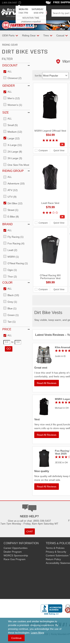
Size (5, 112)
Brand (7, 224)
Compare (43, 150)
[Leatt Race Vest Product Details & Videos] (50, 217)
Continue (16, 638)
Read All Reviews (46, 383)
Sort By (38, 75)
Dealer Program (13, 551)
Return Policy (53, 559)
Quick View (58, 150)
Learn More (37, 632)
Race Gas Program (14, 559)
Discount (10, 65)
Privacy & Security (56, 551)
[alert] (31, 15)
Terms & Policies (55, 548)
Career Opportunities (15, 548)
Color (7, 282)
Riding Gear (10, 44)
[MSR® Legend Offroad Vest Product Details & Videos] (50, 144)
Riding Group (13, 170)
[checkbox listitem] (7, 71)
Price (6, 329)
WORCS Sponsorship (16, 555)
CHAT (29, 531)
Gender (8, 85)
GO (8, 348)
